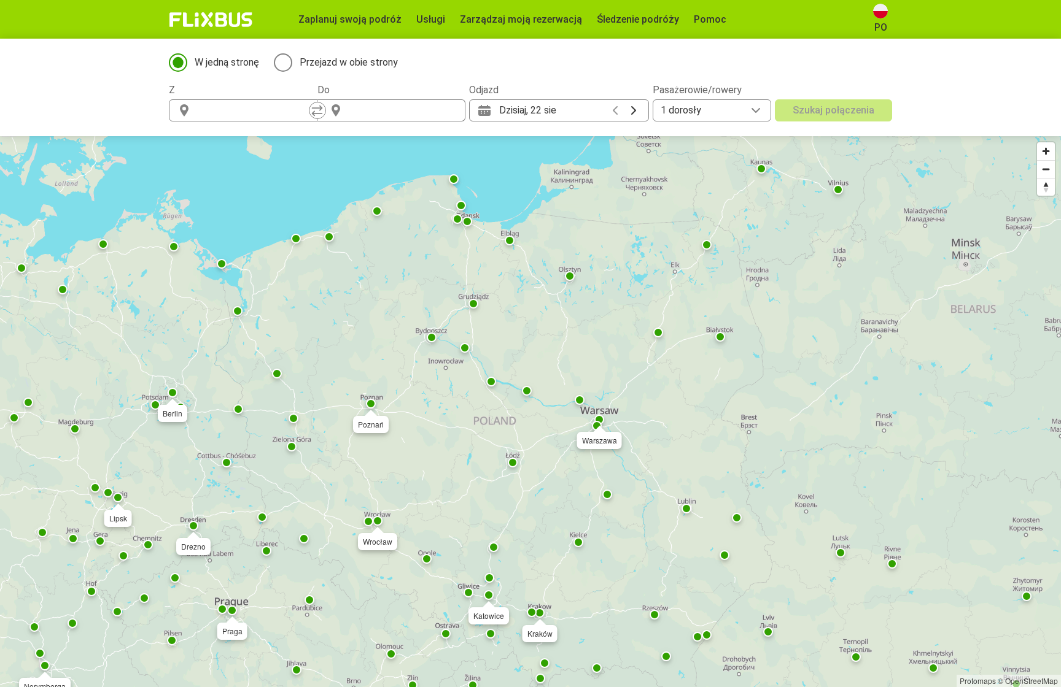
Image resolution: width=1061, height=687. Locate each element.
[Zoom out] (1046, 169)
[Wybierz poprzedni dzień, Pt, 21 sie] (615, 110)
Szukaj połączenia (833, 110)
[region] (530, 411)
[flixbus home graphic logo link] (211, 20)
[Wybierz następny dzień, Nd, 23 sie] (633, 110)
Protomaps (978, 680)
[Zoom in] (1046, 151)
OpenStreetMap (1031, 680)
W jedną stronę (227, 62)
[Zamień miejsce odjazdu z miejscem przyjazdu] (317, 110)
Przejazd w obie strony (349, 62)
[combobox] (254, 110)
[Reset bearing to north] (1046, 187)
